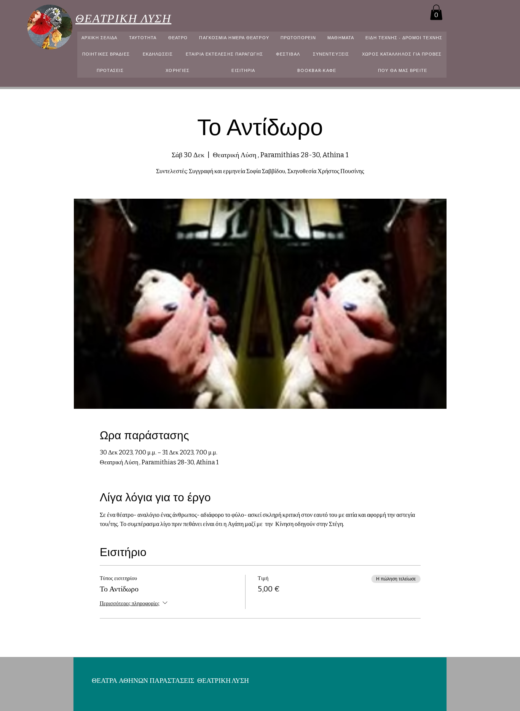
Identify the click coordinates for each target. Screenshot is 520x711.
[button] (436, 12)
